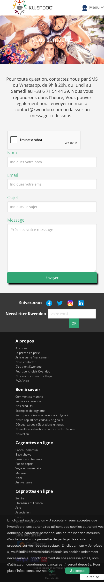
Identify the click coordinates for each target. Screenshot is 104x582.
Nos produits (24, 406)
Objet (12, 197)
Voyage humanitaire (28, 468)
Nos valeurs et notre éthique (34, 376)
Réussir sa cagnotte (28, 401)
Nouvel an (22, 434)
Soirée (19, 498)
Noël (18, 478)
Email (12, 175)
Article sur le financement (32, 357)
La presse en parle (27, 353)
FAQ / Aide (22, 381)
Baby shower (24, 454)
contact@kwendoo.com (39, 109)
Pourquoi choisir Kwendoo (32, 371)
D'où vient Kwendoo (28, 367)
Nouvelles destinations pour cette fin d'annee (45, 429)
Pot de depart (24, 464)
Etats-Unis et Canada (29, 503)
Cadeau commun (26, 450)
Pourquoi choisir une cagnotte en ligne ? (41, 415)
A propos (21, 348)
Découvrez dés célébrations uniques (39, 424)
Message (15, 220)
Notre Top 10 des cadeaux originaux (39, 420)
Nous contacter (25, 362)
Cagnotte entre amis (28, 459)
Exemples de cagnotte (30, 411)
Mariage (20, 473)
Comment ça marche (29, 397)
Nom (12, 152)
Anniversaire (23, 482)
